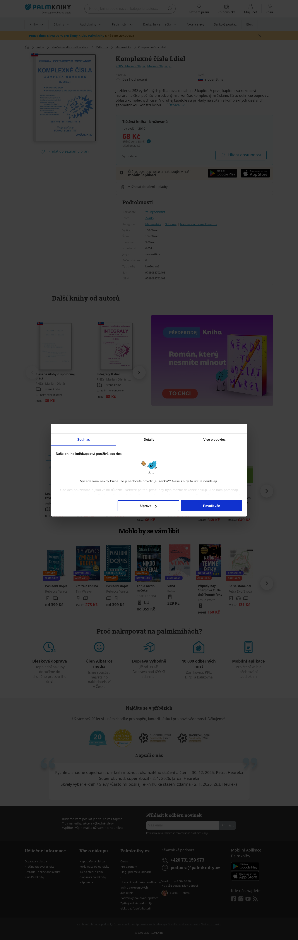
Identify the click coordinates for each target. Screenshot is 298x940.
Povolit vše (211, 506)
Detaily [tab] (149, 439)
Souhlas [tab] (83, 439)
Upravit (145, 506)
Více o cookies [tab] (214, 439)
